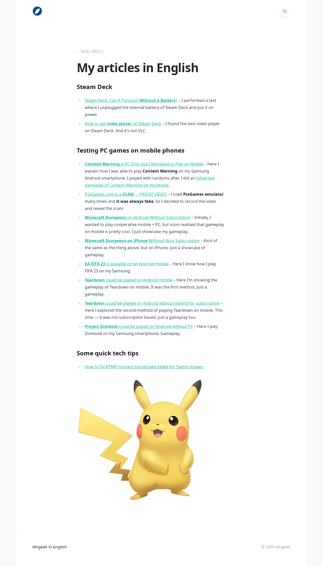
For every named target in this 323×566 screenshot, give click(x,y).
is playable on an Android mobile (127, 264)
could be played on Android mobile (128, 280)
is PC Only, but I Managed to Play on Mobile (144, 164)
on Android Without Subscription (137, 217)
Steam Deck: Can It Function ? (131, 100)
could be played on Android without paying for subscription (152, 303)
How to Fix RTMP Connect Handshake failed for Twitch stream (144, 367)
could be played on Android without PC (139, 326)
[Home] (37, 11)
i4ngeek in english (49, 547)
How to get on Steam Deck (123, 123)
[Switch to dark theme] (285, 11)
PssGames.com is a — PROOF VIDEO (126, 194)
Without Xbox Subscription (142, 240)
